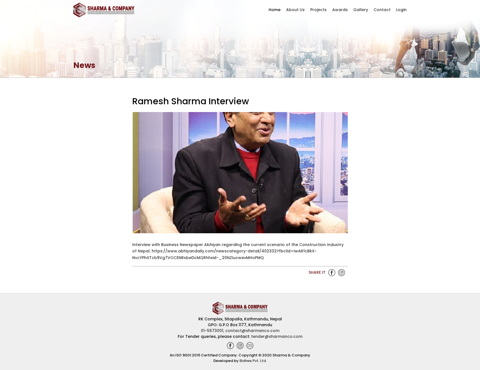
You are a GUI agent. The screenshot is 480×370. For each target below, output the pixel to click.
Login (401, 9)
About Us (295, 9)
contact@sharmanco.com (252, 330)
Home (275, 9)
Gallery (360, 9)
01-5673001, (213, 330)
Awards (340, 9)
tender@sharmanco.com (276, 336)
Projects (318, 9)
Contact (382, 9)
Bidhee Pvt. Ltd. (253, 360)
